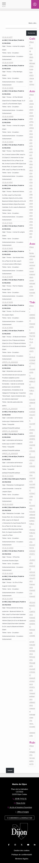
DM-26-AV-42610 (7, 504)
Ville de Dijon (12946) (31, 81)
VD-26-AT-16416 (7, 223)
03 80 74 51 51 (21, 799)
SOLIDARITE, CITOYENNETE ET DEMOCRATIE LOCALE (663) (31, 676)
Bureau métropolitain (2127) (31, 256)
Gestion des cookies (21, 850)
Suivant (10, 770)
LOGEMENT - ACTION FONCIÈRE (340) (31, 642)
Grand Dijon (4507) (31, 72)
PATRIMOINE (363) (31, 652)
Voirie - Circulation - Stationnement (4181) (31, 730)
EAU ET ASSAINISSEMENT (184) (31, 504)
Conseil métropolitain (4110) (31, 283)
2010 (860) (31, 199)
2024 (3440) (31, 114)
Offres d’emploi (23, 812)
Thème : (4, 53)
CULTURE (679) (31, 479)
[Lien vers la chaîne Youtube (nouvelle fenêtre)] (28, 845)
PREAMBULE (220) (31, 664)
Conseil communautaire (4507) (31, 265)
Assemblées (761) (31, 446)
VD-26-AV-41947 (7, 182)
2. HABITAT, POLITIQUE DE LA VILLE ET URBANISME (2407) (31, 340)
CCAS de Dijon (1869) (31, 52)
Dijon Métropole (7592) (31, 63)
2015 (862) (31, 168)
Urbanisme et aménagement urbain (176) (31, 714)
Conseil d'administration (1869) (31, 274)
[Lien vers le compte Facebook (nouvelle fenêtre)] (9, 845)
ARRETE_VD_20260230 (10, 431)
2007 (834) (31, 217)
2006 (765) (31, 223)
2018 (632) (31, 150)
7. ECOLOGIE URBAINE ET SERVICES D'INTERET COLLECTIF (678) (31, 407)
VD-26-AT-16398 (7, 302)
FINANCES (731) (31, 591)
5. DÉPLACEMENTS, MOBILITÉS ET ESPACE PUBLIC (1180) (31, 384)
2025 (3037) (31, 108)
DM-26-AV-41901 (7, 599)
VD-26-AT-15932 (7, 328)
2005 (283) (31, 229)
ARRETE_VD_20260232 (10, 362)
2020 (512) (31, 138)
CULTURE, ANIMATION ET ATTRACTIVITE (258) (31, 490)
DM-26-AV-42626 (8, 476)
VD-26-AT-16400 (7, 248)
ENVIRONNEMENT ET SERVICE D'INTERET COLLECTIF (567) (31, 573)
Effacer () (31, 43)
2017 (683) (31, 156)
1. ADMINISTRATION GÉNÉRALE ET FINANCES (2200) (31, 319)
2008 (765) (31, 211)
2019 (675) (31, 144)
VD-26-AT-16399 (7, 277)
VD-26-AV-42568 (7, 548)
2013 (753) (31, 180)
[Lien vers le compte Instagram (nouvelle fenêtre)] (15, 845)
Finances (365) (31, 585)
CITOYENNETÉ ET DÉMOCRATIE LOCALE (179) (31, 457)
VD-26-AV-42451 (7, 573)
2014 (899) (31, 174)
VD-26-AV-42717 (7, 37)
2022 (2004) (31, 126)
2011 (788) (31, 193)
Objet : (4, 46)
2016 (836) (31, 162)
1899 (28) (30, 235)
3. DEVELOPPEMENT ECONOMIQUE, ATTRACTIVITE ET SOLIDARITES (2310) (31, 363)
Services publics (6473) (31, 761)
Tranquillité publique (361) (31, 696)
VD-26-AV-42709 (7, 62)
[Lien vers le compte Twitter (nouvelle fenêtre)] (22, 845)
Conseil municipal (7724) (31, 292)
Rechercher (31, 33)
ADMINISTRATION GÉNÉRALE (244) (31, 439)
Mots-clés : (33, 23)
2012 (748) (30, 186)
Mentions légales (21, 859)
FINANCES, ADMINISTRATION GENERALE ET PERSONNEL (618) (31, 625)
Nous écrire (20, 803)
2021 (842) (31, 132)
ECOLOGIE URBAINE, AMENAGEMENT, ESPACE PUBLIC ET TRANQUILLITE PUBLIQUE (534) (31, 524)
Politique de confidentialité (21, 855)
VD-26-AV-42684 (7, 142)
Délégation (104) (31, 753)
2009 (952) (31, 205)
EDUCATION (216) (31, 540)
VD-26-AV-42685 (7, 116)
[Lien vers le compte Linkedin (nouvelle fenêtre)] (35, 845)
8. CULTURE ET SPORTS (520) (31, 427)
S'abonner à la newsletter (20, 818)
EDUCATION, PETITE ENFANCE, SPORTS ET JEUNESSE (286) (31, 554)
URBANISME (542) (31, 703)
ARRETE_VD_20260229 (10, 453)
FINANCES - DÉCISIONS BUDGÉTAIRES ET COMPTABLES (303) (31, 605)
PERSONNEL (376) (31, 658)
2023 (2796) (31, 120)
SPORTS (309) (31, 688)
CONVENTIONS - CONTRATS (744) (31, 470)
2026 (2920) (31, 102)
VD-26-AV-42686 (7, 88)
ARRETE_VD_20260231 (9, 409)
